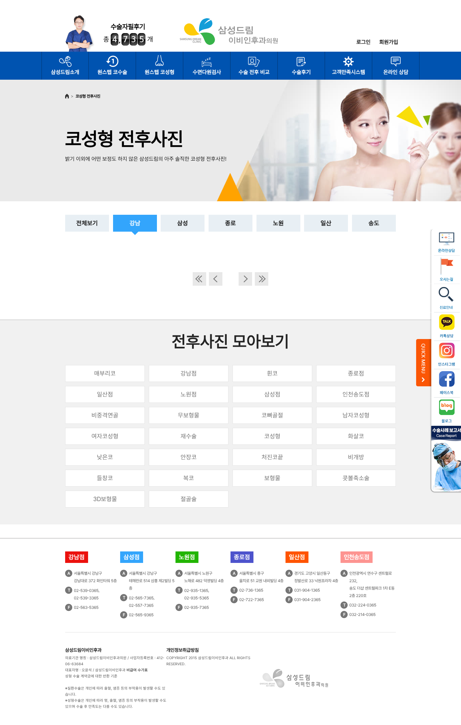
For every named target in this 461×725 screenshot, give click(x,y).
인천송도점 (356, 394)
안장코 (189, 457)
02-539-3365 (86, 598)
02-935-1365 (196, 590)
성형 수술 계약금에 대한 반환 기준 (91, 676)
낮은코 (105, 457)
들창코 (105, 478)
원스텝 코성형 (159, 72)
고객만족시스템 (348, 72)
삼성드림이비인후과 (83, 650)
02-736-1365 (251, 590)
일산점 (105, 394)
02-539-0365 (86, 590)
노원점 (189, 394)
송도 (374, 223)
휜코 (272, 373)
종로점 (356, 373)
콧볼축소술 (356, 478)
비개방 (356, 457)
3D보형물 (105, 498)
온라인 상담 (395, 72)
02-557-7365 (141, 605)
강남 (135, 223)
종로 (230, 223)
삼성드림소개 (65, 72)
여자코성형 (104, 436)
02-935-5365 (196, 598)
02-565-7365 (141, 598)
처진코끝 (272, 457)
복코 (188, 478)
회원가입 (388, 42)
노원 (278, 223)
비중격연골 (104, 415)
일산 (326, 223)
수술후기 (301, 72)
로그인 (363, 42)
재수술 (189, 436)
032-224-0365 (362, 605)
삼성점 (272, 394)
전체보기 (87, 223)
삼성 (182, 223)
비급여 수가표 (137, 670)
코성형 (272, 436)
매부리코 (105, 373)
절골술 (189, 498)
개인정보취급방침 (182, 650)
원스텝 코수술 (112, 72)
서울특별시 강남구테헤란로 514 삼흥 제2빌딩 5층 (151, 581)
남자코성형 (356, 415)
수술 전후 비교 (254, 72)
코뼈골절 (272, 415)
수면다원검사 (207, 72)
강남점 (189, 373)
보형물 (272, 478)
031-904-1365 (307, 590)
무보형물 (188, 415)
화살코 (356, 436)
